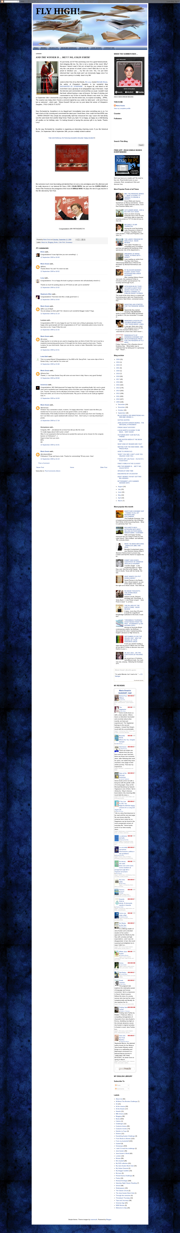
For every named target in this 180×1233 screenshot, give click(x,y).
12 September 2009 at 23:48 (50, 364)
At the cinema (120, 1106)
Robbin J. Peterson (125, 1011)
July (119, 489)
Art (117, 1104)
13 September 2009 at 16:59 (50, 398)
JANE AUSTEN (96, 48)
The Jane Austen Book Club (125, 1193)
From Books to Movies (123, 1138)
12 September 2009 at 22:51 (50, 350)
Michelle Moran (102, 82)
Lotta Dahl (44, 356)
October (121, 410)
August (120, 486)
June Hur (123, 699)
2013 (118, 390)
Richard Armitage (121, 1180)
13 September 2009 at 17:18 (50, 420)
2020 (118, 371)
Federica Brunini (124, 955)
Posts (118, 1085)
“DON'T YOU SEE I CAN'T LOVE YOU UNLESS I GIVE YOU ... (130, 455)
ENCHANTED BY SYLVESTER (128, 474)
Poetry (118, 1178)
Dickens (118, 1133)
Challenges (119, 1123)
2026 (118, 359)
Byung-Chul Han (124, 839)
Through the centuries (123, 1195)
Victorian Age (120, 1203)
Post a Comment (43, 463)
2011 (118, 396)
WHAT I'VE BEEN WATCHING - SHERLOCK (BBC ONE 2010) (134, 545)
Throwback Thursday (123, 1198)
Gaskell (118, 1143)
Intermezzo (122, 747)
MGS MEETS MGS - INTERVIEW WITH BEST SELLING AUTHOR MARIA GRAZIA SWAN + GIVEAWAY (133, 530)
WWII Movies (120, 1205)
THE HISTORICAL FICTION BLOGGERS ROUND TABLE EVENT (71, 138)
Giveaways (69, 242)
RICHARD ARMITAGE (68, 48)
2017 (118, 379)
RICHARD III (83, 48)
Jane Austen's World (122, 1153)
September (122, 413)
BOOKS (43, 48)
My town (118, 1173)
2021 (118, 368)
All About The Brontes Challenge (126, 1101)
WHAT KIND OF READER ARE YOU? (130, 444)
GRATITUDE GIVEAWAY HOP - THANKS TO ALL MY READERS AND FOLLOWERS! (134, 513)
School (118, 1185)
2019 (118, 373)
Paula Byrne (123, 927)
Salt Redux (122, 972)
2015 (118, 385)
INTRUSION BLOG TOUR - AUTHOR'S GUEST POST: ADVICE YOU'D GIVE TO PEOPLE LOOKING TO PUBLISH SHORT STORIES (133, 289)
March (120, 500)
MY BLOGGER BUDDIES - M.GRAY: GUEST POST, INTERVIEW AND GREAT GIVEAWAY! (133, 272)
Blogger (108, 1219)
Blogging (50, 242)
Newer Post (40, 467)
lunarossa (44, 384)
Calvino (118, 1121)
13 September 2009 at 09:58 (50, 378)
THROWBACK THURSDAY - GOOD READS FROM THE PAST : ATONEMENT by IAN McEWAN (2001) (133, 622)
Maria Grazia (45, 264)
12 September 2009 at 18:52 (50, 271)
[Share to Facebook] (82, 240)
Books (56, 242)
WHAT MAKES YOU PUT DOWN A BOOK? (132, 577)
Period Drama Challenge (124, 1176)
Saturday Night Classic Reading (126, 1183)
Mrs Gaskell (120, 1161)
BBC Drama (120, 1114)
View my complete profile (122, 108)
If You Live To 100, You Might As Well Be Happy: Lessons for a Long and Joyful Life (125, 805)
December (121, 404)
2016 (118, 382)
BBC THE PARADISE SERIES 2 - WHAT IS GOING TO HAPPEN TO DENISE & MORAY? (134, 196)
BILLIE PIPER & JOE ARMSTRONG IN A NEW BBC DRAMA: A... (131, 416)
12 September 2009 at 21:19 (50, 313)
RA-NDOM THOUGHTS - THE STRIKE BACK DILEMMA (132, 592)
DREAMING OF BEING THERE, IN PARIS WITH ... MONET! (133, 255)
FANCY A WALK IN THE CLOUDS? (129, 463)
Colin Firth (62, 242)
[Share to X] (80, 240)
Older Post (103, 467)
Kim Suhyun (119, 873)
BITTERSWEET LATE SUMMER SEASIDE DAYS (128, 482)
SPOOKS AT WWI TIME (125, 471)
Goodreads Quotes (138, 680)
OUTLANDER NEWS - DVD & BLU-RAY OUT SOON (134, 211)
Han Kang (123, 711)
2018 (118, 376)
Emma (121, 963)
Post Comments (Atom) (52, 471)
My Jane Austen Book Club (125, 1166)
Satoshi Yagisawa (125, 779)
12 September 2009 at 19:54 (50, 299)
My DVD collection (122, 1163)
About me (44, 242)
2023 (118, 365)
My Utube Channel (122, 1168)
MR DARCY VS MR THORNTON (130, 225)
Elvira (42, 252)
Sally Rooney (119, 743)
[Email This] (77, 240)
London (118, 1156)
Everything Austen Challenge (125, 1136)
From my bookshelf (122, 1141)
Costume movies (121, 1128)
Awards (118, 1111)
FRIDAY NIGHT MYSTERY (126, 427)
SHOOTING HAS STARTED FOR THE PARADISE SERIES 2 (134, 306)
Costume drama (121, 1126)
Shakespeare (120, 1188)
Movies (118, 1158)
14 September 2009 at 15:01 (50, 445)
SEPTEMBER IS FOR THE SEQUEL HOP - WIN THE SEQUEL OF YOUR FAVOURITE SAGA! (133, 639)
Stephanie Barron (125, 1041)
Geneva (121, 889)
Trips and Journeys (122, 1200)
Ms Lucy (88, 82)
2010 (118, 399)
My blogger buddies (122, 1171)
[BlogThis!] (79, 240)
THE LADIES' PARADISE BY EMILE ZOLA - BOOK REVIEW (133, 241)
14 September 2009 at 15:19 (50, 459)
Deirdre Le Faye (121, 1131)
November (121, 407)
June (120, 492)
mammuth (94, 1219)
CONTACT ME (109, 48)
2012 (118, 393)
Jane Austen (124, 964)
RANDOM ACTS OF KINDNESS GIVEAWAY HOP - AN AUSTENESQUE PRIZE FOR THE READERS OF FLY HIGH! (134, 338)
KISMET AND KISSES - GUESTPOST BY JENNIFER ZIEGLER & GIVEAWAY (133, 562)
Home (36, 48)
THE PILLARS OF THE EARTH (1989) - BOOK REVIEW (132, 607)
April (119, 498)
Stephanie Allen (46, 294)
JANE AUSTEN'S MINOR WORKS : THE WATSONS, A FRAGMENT (131, 423)
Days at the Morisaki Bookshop (123, 775)
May (119, 495)
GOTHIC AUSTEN (123, 420)
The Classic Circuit (122, 1190)
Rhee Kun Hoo (119, 811)
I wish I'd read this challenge (125, 1148)
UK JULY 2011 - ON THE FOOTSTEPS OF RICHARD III (133, 654)
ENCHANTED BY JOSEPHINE (71, 86)
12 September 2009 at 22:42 (50, 330)
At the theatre (120, 1109)
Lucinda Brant (124, 974)
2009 (118, 402)
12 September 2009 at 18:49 (50, 257)
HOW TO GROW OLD (125, 451)
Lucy (42, 278)
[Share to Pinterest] (84, 240)
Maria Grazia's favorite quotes (125, 670)
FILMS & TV (53, 48)
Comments (120, 1089)
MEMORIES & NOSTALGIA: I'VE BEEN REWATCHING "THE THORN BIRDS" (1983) (134, 322)
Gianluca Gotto (119, 907)
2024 (118, 362)
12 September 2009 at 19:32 (50, 287)
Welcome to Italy (121, 1208)
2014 (118, 388)
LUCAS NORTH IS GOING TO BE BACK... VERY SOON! (129, 431)
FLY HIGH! (58, 11)
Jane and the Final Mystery (122, 1038)
